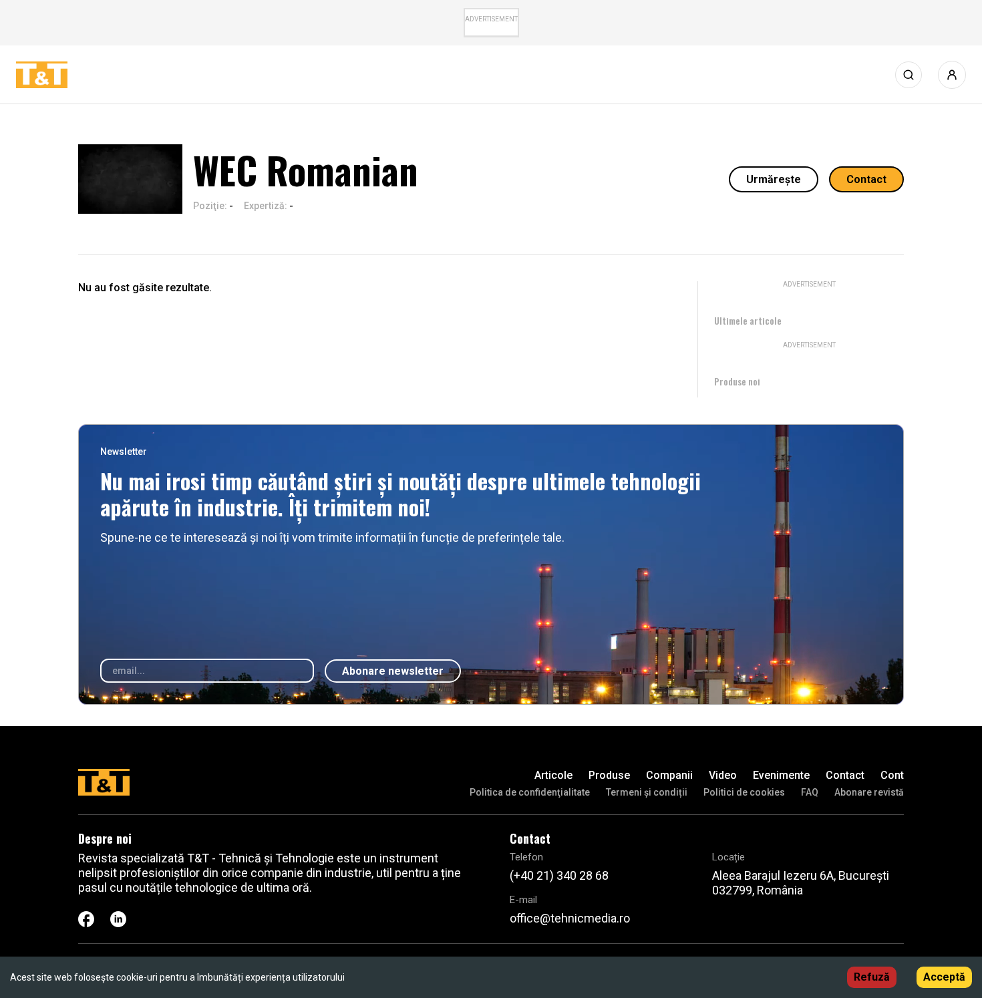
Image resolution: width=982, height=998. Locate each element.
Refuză (872, 977)
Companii (669, 775)
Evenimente (781, 775)
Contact (866, 179)
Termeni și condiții (646, 792)
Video (723, 775)
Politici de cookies (744, 792)
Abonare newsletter (393, 671)
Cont (892, 775)
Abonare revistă (869, 792)
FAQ (809, 792)
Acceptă (944, 977)
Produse (609, 775)
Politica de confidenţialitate (530, 792)
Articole (553, 775)
